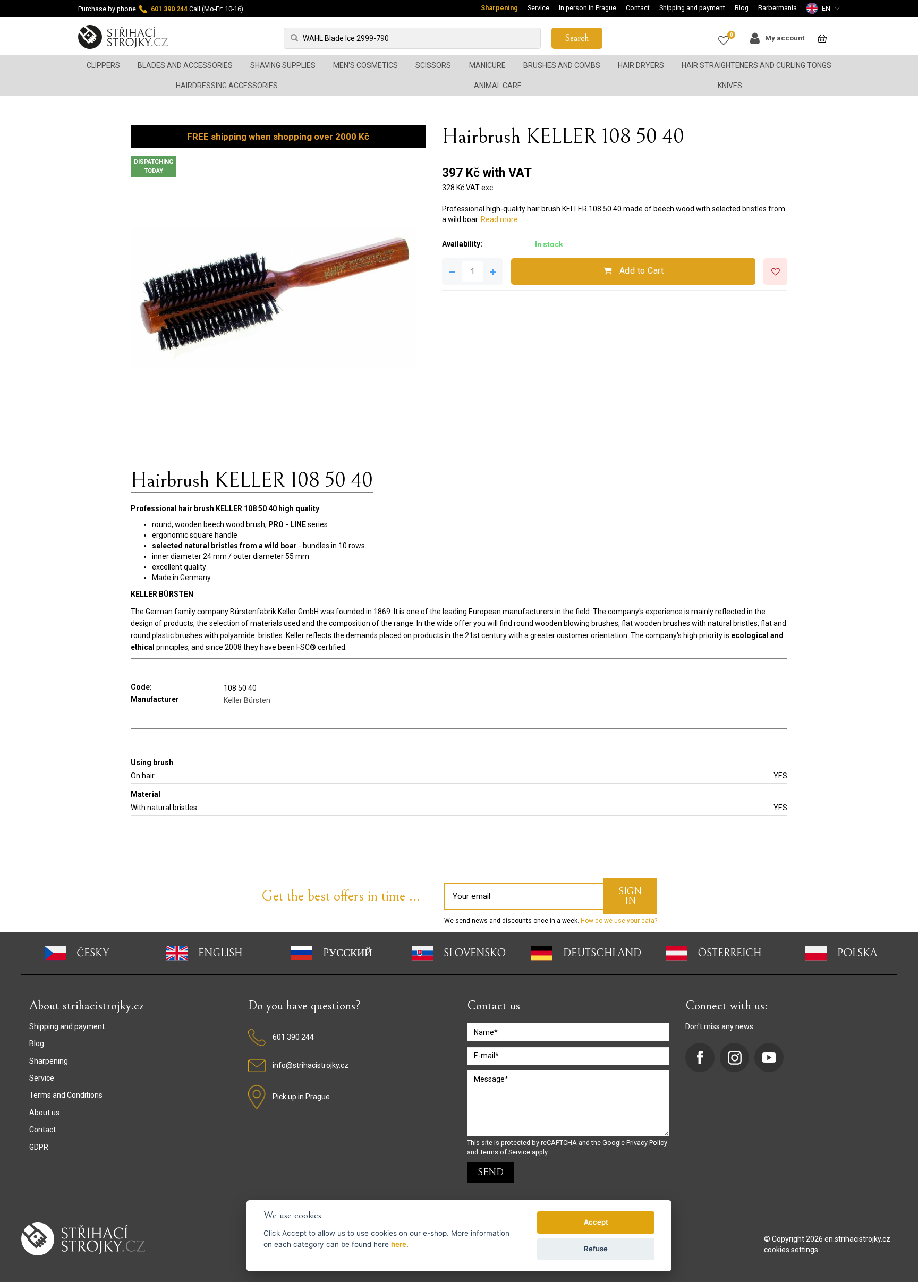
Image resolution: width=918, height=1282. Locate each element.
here (398, 1244)
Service (538, 8)
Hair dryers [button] (641, 65)
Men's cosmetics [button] (365, 65)
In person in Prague (587, 8)
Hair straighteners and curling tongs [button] (756, 65)
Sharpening (499, 8)
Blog (742, 8)
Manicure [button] (487, 65)
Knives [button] (730, 85)
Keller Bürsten (247, 700)
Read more (499, 219)
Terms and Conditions (66, 1095)
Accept (596, 1222)
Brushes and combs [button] (561, 65)
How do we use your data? (618, 920)
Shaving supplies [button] (283, 65)
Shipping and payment (692, 8)
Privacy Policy (646, 1143)
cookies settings (791, 1249)
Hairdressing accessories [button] (227, 85)
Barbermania (777, 8)
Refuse (596, 1248)
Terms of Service (505, 1152)
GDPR (38, 1147)
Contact (638, 8)
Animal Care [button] (498, 85)
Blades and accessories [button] (185, 65)
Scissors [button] (433, 65)
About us (44, 1112)
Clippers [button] (103, 65)
